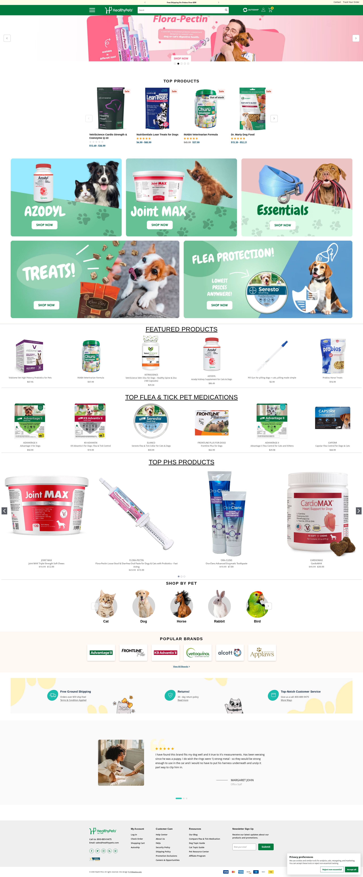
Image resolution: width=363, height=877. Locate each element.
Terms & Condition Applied (73, 700)
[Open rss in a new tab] (109, 851)
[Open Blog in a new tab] (115, 851)
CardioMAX (316, 563)
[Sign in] (263, 10)
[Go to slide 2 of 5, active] (178, 64)
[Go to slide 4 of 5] (185, 64)
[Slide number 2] (181, 38)
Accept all (351, 869)
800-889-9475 (104, 839)
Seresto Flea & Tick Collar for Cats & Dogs (151, 445)
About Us (160, 838)
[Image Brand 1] (101, 653)
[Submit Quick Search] (226, 10)
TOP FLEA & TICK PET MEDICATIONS (181, 397)
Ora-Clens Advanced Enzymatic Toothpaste (226, 563)
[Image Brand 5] (230, 653)
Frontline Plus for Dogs (211, 445)
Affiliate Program (197, 855)
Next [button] (218, 2)
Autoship (135, 847)
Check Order (137, 838)
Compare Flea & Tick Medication (204, 838)
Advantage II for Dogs (30, 445)
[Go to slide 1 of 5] (175, 64)
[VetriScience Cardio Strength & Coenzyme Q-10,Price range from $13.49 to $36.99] (110, 108)
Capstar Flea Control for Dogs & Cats (332, 445)
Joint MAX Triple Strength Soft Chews (46, 563)
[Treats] (95, 279)
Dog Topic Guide (197, 843)
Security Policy (163, 847)
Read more (183, 700)
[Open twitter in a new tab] (97, 851)
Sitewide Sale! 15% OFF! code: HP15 (181, 2)
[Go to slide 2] (359, 510)
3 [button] (186, 798)
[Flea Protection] (268, 279)
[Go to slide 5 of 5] (188, 64)
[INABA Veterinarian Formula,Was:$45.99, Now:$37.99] (205, 108)
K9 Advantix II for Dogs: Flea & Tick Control (91, 445)
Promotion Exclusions (166, 855)
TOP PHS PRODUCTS (181, 462)
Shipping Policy (163, 851)
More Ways (286, 700)
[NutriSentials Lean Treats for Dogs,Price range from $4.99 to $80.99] (158, 108)
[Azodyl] (66, 197)
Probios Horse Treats (332, 377)
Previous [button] (145, 2)
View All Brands (180, 666)
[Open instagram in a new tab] (103, 851)
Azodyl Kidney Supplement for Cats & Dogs (211, 379)
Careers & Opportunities (168, 860)
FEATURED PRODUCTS (182, 329)
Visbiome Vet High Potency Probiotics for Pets (30, 377)
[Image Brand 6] (262, 653)
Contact (337, 2)
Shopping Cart (138, 843)
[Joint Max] (181, 197)
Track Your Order (351, 2)
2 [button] (183, 798)
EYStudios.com (136, 872)
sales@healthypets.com (107, 842)
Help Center (161, 834)
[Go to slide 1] (4, 510)
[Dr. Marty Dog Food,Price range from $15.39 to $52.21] (252, 108)
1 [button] (179, 798)
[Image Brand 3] (166, 653)
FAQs (158, 843)
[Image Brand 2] (133, 653)
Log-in (134, 834)
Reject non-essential (332, 869)
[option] (106, 605)
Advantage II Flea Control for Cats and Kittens (272, 445)
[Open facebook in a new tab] (91, 851)
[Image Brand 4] (198, 653)
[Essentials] (296, 197)
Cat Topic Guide (196, 847)
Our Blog (193, 834)
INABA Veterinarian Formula (90, 377)
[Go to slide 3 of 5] (181, 64)
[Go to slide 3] (184, 576)
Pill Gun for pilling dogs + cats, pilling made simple (272, 377)
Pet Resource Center (199, 851)
